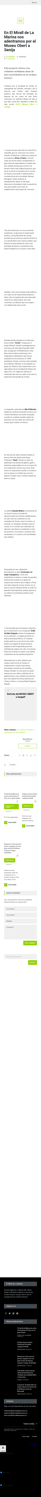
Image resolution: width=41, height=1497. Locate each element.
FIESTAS (19, 1379)
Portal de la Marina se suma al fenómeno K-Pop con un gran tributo (12, 796)
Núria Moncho (27, 739)
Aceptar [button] (27, 1444)
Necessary (6, 1472)
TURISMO (11, 57)
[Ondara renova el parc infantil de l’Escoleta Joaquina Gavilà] (29, 786)
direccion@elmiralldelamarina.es (15, 1415)
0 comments (10, 59)
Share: (7, 755)
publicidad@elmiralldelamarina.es (15, 1411)
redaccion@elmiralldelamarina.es (15, 1413)
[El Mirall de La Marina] (20, 10)
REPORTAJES (28, 806)
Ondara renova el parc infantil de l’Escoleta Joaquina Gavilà (29, 796)
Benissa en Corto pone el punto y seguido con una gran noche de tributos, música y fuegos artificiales (12, 848)
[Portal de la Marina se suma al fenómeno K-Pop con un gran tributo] (11, 786)
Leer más (33, 1444)
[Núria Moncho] (9, 742)
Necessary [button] (3, 1471)
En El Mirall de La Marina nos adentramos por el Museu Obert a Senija (20, 41)
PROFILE (27, 746)
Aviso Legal (25, 1436)
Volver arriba (29, 1424)
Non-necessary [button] (5, 1483)
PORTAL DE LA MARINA (10, 806)
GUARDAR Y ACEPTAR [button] (8, 1496)
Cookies (34, 1436)
